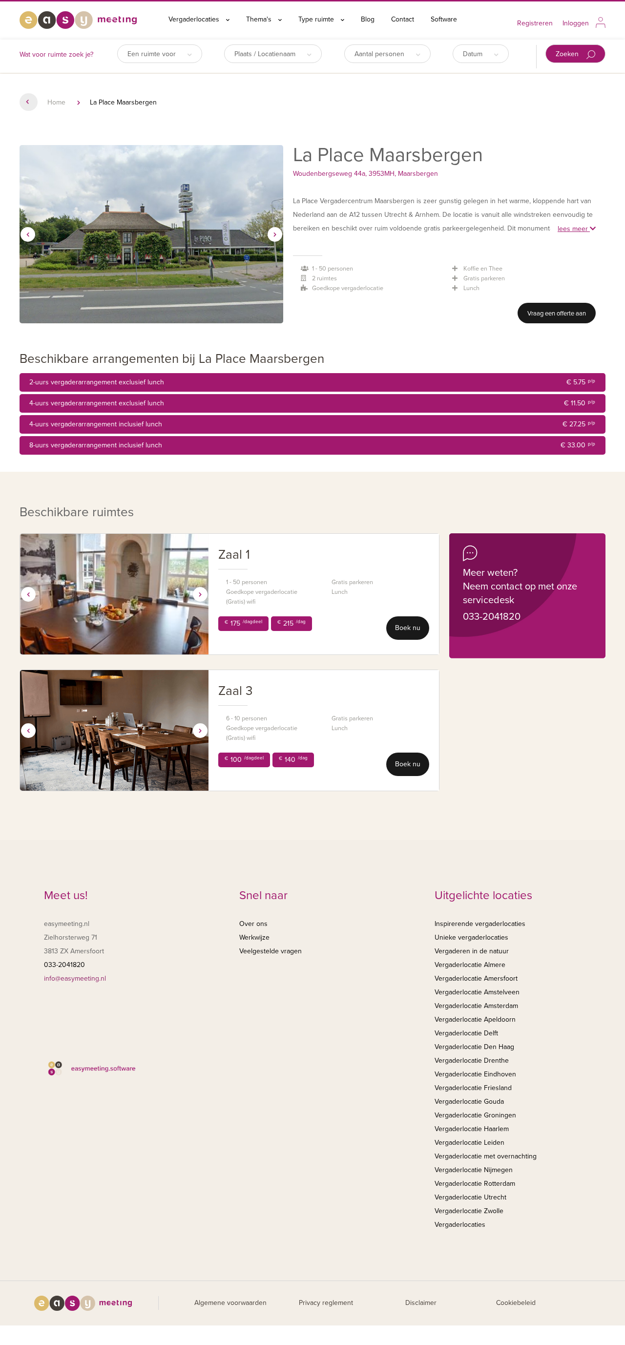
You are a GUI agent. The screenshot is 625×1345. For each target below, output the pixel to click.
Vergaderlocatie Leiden (469, 1142)
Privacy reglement (326, 1303)
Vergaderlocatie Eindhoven (475, 1074)
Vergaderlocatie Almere (470, 965)
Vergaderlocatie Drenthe (472, 1060)
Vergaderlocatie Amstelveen (477, 992)
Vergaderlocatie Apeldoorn (475, 1019)
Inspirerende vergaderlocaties (480, 924)
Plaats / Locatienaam (265, 54)
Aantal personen (380, 54)
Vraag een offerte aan (556, 313)
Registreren (535, 23)
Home (56, 102)
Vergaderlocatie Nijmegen (474, 1170)
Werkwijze (254, 937)
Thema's (259, 19)
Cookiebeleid (516, 1303)
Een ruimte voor (152, 54)
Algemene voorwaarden (230, 1303)
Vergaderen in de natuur (472, 951)
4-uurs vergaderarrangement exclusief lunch (312, 403)
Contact (402, 19)
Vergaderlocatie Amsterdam (476, 1006)
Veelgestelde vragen (270, 951)
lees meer (574, 229)
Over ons (253, 924)
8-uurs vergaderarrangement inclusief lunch (312, 445)
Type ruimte (317, 19)
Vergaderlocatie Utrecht (470, 1197)
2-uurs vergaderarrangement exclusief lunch (312, 382)
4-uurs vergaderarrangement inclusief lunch (312, 424)
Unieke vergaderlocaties (471, 937)
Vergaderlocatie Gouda (469, 1101)
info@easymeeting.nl (75, 978)
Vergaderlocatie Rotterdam (475, 1183)
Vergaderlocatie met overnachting (486, 1156)
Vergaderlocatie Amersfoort (476, 978)
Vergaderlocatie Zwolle (469, 1211)
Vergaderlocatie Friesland (473, 1088)
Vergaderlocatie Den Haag (474, 1047)
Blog (368, 19)
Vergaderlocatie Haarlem (472, 1129)
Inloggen (575, 23)
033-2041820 (492, 617)
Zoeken (568, 54)
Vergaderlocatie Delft (466, 1033)
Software (444, 19)
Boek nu (407, 628)
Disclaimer (421, 1303)
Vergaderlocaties (194, 19)
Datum (473, 54)
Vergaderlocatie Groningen (475, 1115)
